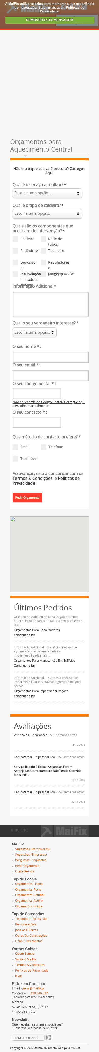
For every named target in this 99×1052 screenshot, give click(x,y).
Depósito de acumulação (30, 262)
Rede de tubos (55, 239)
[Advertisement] (49, 82)
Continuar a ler (24, 635)
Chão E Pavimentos (28, 941)
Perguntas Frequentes (30, 860)
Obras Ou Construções (31, 935)
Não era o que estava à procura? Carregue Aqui (49, 171)
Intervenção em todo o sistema (30, 274)
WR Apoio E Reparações (30, 735)
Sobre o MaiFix (25, 959)
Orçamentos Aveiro (29, 901)
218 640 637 (39, 993)
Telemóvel (29, 459)
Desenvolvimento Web (48, 1048)
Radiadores (30, 251)
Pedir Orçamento (27, 866)
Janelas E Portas (26, 930)
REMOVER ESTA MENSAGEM (49, 20)
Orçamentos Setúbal (29, 895)
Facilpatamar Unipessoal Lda (34, 757)
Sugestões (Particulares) (32, 849)
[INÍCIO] (65, 835)
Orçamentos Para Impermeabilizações (41, 691)
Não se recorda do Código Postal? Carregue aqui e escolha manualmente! (49, 404)
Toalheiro (56, 251)
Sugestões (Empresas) (31, 854)
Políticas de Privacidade (31, 970)
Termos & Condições (33, 478)
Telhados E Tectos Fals (31, 919)
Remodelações (25, 924)
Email (25, 447)
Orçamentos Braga (28, 906)
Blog (18, 976)
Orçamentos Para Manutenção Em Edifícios (44, 660)
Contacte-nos (24, 871)
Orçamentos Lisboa (29, 884)
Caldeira (27, 239)
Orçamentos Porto (28, 889)
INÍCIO (21, 830)
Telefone (55, 447)
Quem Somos (24, 953)
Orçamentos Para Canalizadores (37, 630)
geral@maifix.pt (33, 988)
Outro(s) (55, 274)
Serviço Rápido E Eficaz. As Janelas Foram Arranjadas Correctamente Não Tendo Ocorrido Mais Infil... (47, 771)
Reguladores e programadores (58, 262)
